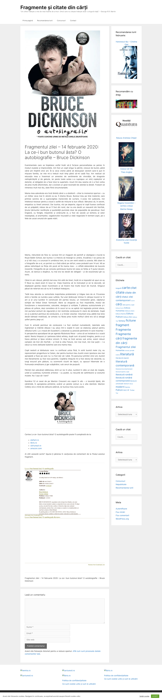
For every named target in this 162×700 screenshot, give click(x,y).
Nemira (127, 387)
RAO (125, 390)
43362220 (48, 485)
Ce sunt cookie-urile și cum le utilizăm (79, 684)
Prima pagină (28, 20)
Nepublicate (121, 484)
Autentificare (121, 509)
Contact (73, 20)
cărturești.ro (35, 446)
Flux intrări (120, 512)
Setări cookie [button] (144, 696)
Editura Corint (120, 308)
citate (120, 292)
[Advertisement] (65, 238)
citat (133, 287)
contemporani (123, 300)
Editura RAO (127, 317)
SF (128, 390)
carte (126, 288)
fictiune (131, 320)
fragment (122, 325)
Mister (131, 384)
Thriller (132, 390)
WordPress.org (122, 519)
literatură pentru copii (122, 372)
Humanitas (120, 350)
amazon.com (36, 448)
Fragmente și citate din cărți (54, 7)
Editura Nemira (121, 314)
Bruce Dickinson (43, 492)
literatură (127, 354)
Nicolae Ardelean (43, 494)
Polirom (119, 390)
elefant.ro (34, 440)
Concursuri (61, 20)
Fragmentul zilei (126, 347)
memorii (126, 384)
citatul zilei (127, 296)
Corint (133, 300)
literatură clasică (122, 358)
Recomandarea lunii (45, 20)
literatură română (124, 374)
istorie (127, 350)
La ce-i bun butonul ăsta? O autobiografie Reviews (42, 517)
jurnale (132, 350)
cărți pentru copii (128, 305)
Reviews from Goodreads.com (96, 564)
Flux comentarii (122, 515)
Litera (118, 355)
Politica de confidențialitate (74, 680)
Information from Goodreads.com (34, 515)
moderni (120, 386)
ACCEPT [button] (155, 696)
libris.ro (33, 443)
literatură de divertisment (124, 369)
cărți (119, 304)
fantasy (122, 321)
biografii (118, 288)
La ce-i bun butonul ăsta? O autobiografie (39, 468)
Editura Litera (129, 311)
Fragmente (123, 329)
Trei (117, 393)
